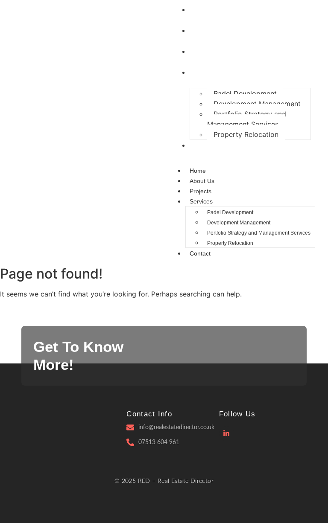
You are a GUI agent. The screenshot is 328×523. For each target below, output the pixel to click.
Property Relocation (246, 134)
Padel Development (245, 93)
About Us (202, 180)
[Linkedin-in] (226, 433)
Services (201, 201)
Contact (200, 253)
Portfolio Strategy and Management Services (246, 119)
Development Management (257, 103)
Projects (200, 191)
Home (198, 170)
